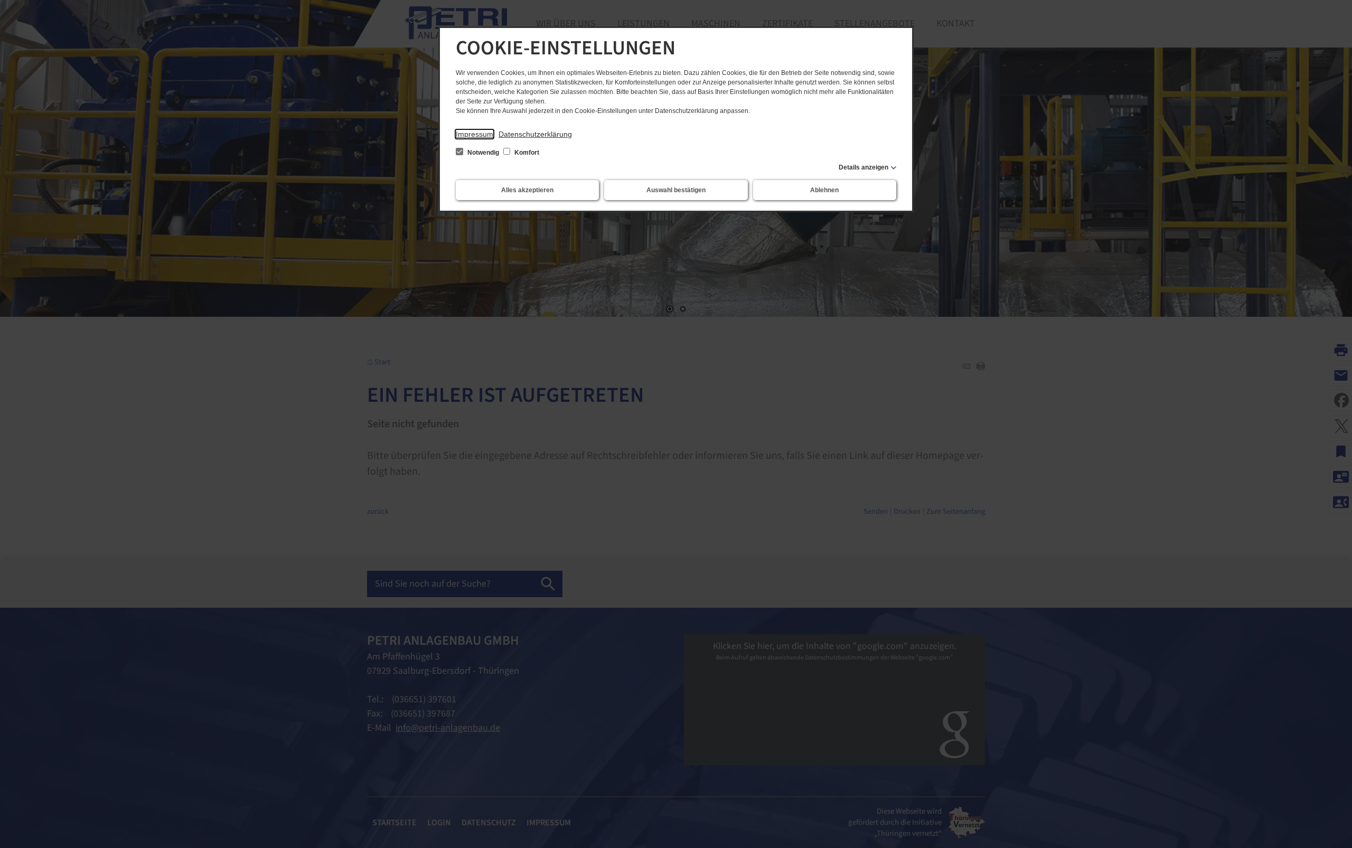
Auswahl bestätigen (676, 190)
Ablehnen (824, 190)
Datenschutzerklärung (535, 134)
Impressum (474, 134)
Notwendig (483, 152)
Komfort (526, 152)
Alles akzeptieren (527, 190)
